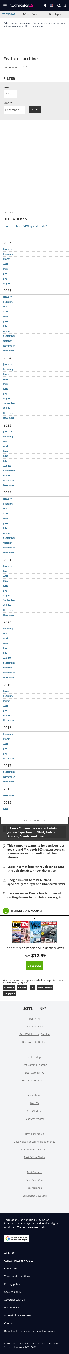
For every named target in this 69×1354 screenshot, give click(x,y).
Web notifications (14, 1307)
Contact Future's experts (18, 1260)
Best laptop (56, 14)
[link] (26, 911)
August (7, 283)
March (6, 258)
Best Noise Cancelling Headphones (34, 1141)
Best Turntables (34, 1134)
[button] (64, 5)
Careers (8, 1323)
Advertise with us (14, 1299)
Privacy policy (12, 1284)
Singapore (9, 993)
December (8, 350)
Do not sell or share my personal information (31, 1331)
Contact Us (10, 1268)
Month (8, 103)
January (7, 249)
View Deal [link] (34, 965)
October (7, 340)
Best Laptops (34, 1057)
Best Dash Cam (35, 1180)
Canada (22, 987)
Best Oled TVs (34, 1111)
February (8, 253)
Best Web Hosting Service (34, 1034)
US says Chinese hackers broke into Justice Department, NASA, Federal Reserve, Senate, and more (32, 832)
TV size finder (31, 14)
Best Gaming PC (34, 1072)
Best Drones (34, 1188)
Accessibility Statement (18, 1315)
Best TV (34, 1103)
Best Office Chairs (34, 1157)
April (6, 263)
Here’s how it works (34, 26)
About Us (9, 1252)
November (9, 345)
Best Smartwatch (35, 1119)
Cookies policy (12, 1292)
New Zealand (45, 987)
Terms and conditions (17, 1276)
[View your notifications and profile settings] (45, 5)
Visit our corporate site (31, 1227)
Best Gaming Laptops (34, 1065)
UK (32, 987)
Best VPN (34, 1018)
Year (7, 87)
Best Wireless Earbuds (34, 1149)
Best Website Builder (34, 1042)
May (5, 268)
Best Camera (34, 1172)
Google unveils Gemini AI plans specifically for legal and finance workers (36, 882)
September (9, 335)
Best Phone (34, 1095)
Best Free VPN (34, 1026)
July (5, 278)
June (5, 273)
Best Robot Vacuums (34, 1195)
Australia (9, 987)
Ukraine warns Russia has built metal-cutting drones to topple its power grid (34, 895)
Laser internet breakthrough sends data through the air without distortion (35, 868)
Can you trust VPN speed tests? (25, 226)
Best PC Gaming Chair (34, 1080)
